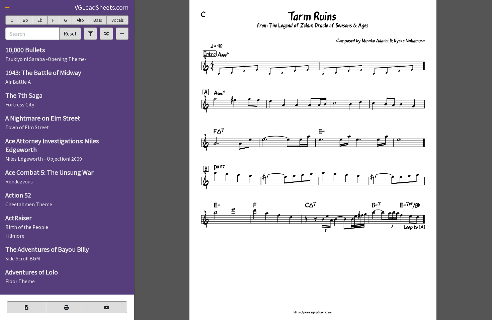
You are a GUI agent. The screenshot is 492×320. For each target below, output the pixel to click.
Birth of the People (26, 227)
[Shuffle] (106, 33)
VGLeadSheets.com (102, 7)
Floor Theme (20, 281)
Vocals (117, 20)
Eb (40, 20)
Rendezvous (19, 181)
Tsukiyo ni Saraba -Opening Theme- (46, 59)
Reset (70, 33)
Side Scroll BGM (22, 258)
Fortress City (19, 104)
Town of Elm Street (27, 127)
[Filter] (90, 33)
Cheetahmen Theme (28, 204)
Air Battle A (18, 81)
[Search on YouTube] (106, 307)
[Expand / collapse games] (122, 33)
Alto (80, 20)
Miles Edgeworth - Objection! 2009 (43, 158)
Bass (97, 20)
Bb (25, 20)
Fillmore (14, 235)
